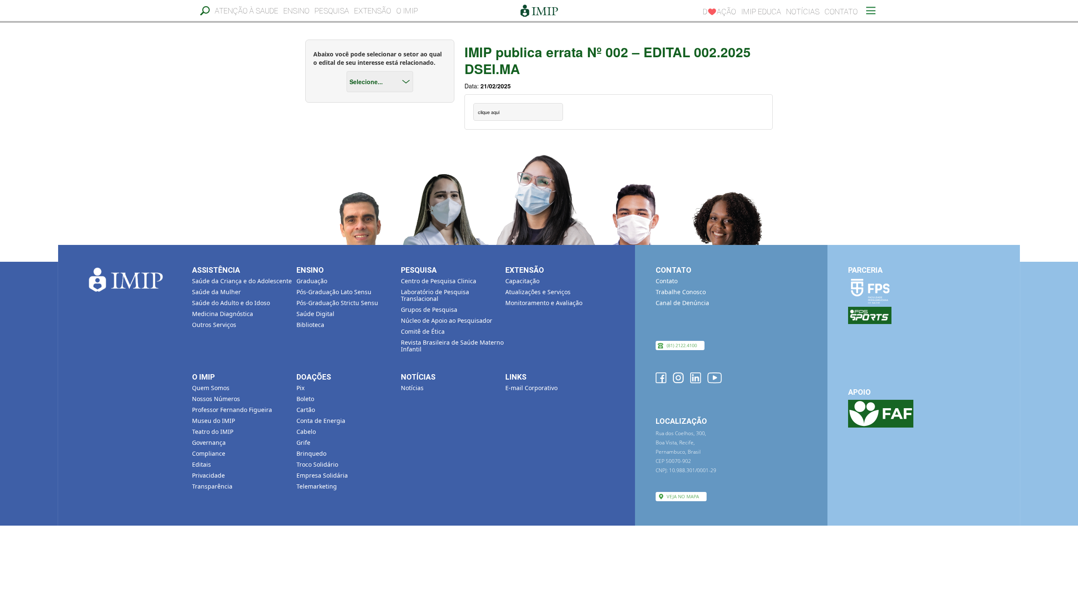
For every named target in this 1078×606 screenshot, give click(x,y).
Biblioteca (310, 325)
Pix (300, 388)
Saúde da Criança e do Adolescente (242, 281)
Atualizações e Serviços (538, 292)
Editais (201, 464)
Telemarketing (316, 486)
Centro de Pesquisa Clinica (438, 281)
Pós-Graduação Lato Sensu (333, 292)
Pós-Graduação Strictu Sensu (337, 303)
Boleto (305, 399)
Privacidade (208, 475)
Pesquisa (332, 10)
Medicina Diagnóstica (222, 314)
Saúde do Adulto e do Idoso (231, 303)
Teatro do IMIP (212, 432)
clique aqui (488, 112)
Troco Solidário (317, 464)
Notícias (802, 11)
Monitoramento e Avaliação (543, 303)
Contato (841, 11)
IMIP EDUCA (761, 11)
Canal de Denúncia (682, 303)
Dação (719, 11)
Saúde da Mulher (216, 292)
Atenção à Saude (246, 10)
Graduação (311, 281)
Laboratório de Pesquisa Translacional (435, 295)
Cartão (305, 410)
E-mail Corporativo (531, 388)
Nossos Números (216, 399)
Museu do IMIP (213, 421)
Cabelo (306, 432)
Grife (303, 443)
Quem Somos (210, 388)
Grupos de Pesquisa (429, 310)
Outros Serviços (214, 325)
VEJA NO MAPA (683, 496)
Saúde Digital (315, 314)
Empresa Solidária (322, 475)
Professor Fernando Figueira (232, 410)
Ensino (296, 10)
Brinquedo (311, 453)
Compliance (208, 453)
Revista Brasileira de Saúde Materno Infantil (452, 345)
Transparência (212, 486)
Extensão (372, 10)
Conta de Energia (320, 421)
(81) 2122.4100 (682, 345)
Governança (209, 443)
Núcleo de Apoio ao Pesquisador (446, 320)
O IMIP (407, 10)
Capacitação (522, 281)
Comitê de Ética (423, 331)
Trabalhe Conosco (681, 292)
